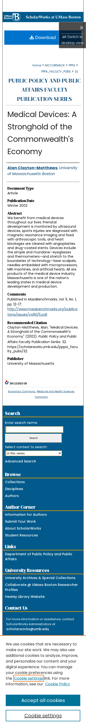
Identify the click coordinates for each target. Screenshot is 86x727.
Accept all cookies (43, 700)
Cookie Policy (57, 684)
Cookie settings (28, 678)
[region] (43, 681)
